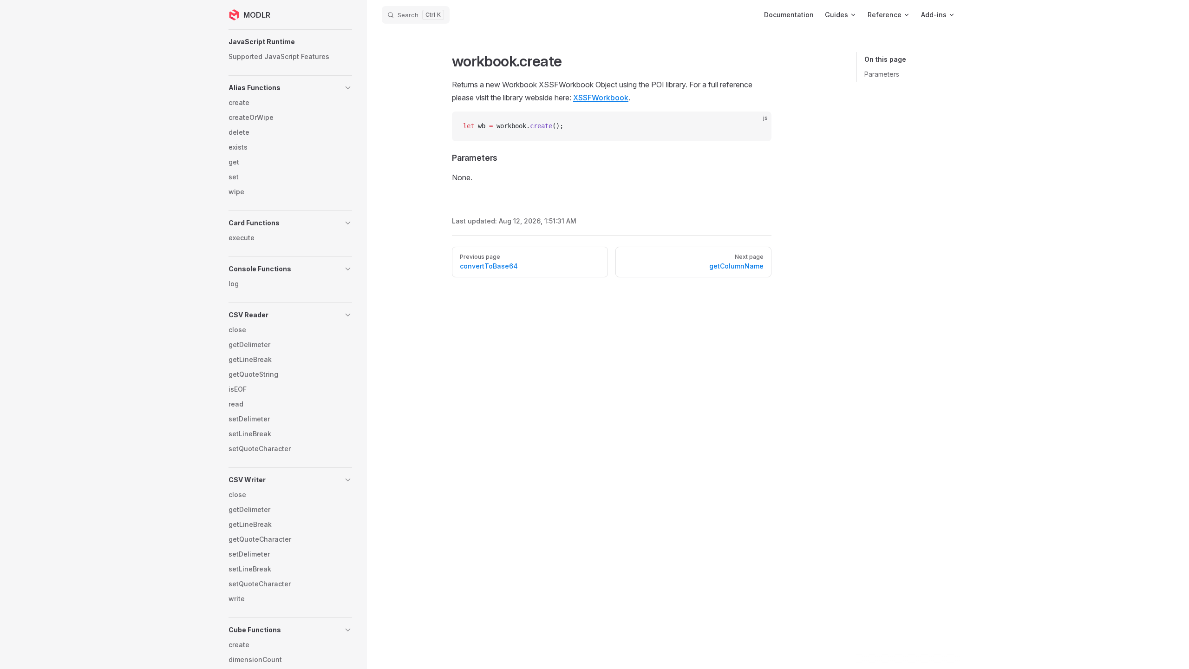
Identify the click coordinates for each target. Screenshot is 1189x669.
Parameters (881, 74)
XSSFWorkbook (600, 97)
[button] (290, 41)
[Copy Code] (756, 126)
